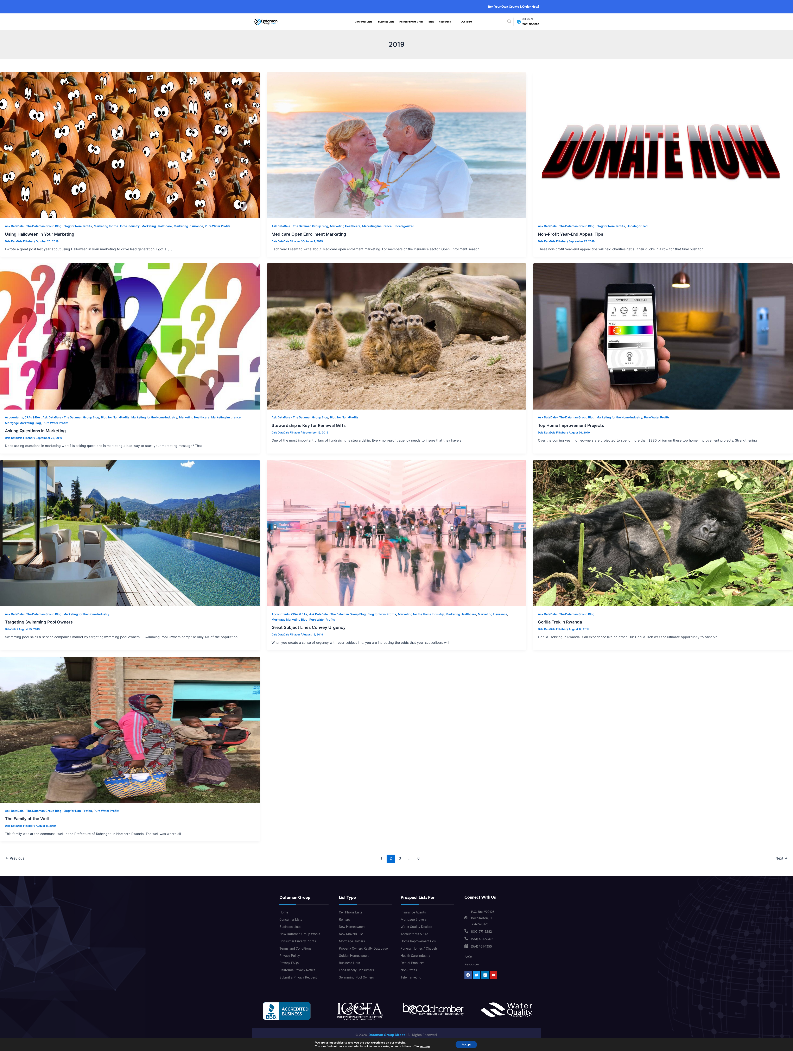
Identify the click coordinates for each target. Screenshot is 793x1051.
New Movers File (351, 934)
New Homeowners (352, 927)
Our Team (466, 21)
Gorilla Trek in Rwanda (560, 622)
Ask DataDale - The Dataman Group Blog (33, 226)
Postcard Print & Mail (411, 21)
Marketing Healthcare (156, 226)
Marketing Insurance (188, 226)
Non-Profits (409, 970)
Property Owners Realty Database (363, 948)
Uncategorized (403, 226)
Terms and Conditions (295, 948)
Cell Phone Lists (350, 912)
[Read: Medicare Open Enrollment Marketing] (397, 145)
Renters (344, 920)
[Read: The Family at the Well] (130, 729)
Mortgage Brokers (413, 920)
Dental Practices (412, 963)
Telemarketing (411, 977)
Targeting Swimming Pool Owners (39, 622)
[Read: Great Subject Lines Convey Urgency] (397, 533)
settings (425, 1046)
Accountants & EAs (414, 934)
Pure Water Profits (217, 226)
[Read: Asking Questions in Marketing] (130, 336)
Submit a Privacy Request (298, 977)
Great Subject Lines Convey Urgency (309, 627)
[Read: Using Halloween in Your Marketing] (130, 145)
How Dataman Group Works (299, 934)
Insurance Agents (413, 912)
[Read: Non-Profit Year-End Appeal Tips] (663, 145)
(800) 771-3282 (530, 24)
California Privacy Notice (297, 970)
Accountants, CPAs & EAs (23, 417)
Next (781, 858)
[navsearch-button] (509, 22)
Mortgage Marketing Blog (23, 423)
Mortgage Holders (352, 941)
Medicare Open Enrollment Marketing (309, 234)
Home (283, 912)
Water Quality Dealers (416, 927)
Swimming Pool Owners (356, 977)
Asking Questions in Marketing (35, 430)
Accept (466, 1044)
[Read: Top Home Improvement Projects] (663, 336)
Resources (445, 21)
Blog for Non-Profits (77, 226)
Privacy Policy (289, 956)
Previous (14, 858)
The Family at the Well (27, 818)
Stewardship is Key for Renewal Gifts (309, 425)
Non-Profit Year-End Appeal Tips (570, 234)
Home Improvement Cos (418, 941)
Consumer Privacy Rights (297, 941)
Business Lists (386, 21)
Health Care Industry (415, 956)
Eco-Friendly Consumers (356, 970)
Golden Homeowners (354, 956)
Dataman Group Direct (386, 1035)
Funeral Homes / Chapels (419, 948)
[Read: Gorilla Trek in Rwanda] (663, 533)
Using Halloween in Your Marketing (39, 234)
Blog (431, 21)
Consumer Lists (363, 21)
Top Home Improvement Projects (571, 425)
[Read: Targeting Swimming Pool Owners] (130, 533)
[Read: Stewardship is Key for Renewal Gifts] (397, 336)
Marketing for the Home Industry (117, 226)
